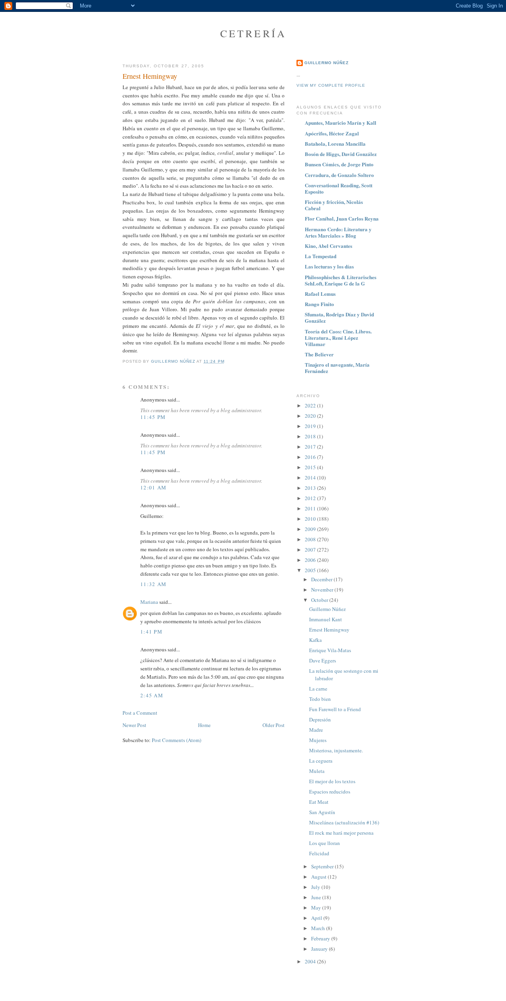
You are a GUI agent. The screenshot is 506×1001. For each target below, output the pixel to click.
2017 (311, 446)
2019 (311, 426)
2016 (311, 457)
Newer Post (134, 725)
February (321, 938)
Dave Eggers (322, 660)
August (319, 876)
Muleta (317, 771)
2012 (311, 498)
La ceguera (320, 760)
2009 (311, 529)
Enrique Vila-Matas (330, 650)
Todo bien (320, 698)
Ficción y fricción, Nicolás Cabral (334, 205)
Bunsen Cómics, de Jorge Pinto (339, 164)
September (323, 866)
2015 (311, 467)
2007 (311, 549)
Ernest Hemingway (329, 629)
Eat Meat (319, 801)
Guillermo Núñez (326, 63)
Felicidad (319, 853)
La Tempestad (320, 256)
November (322, 589)
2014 (311, 477)
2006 (311, 559)
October (320, 599)
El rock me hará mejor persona (341, 832)
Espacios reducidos (329, 791)
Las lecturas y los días (329, 266)
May (316, 907)
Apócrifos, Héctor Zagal (332, 133)
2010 (311, 518)
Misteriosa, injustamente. (336, 750)
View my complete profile (330, 85)
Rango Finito (319, 304)
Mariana (149, 601)
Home (204, 725)
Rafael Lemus (320, 293)
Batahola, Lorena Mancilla (335, 143)
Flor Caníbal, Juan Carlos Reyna (342, 218)
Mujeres (318, 740)
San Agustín (322, 812)
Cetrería (253, 33)
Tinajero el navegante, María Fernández (337, 368)
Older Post (273, 725)
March (318, 928)
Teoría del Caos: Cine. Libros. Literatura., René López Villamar (338, 337)
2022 (311, 405)
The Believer (319, 354)
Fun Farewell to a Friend (335, 709)
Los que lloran (324, 843)
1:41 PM (151, 631)
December (322, 579)
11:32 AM (153, 584)
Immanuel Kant (325, 619)
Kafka (315, 639)
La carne (318, 688)
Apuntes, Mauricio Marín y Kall (340, 122)
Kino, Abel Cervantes (328, 245)
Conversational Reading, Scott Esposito (338, 188)
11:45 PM (153, 417)
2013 (311, 487)
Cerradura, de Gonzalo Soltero (339, 175)
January (320, 948)
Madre (316, 729)
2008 (311, 539)
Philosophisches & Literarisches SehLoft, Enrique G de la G (340, 280)
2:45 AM (151, 695)
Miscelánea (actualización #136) (344, 822)
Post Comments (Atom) (176, 740)
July (316, 887)
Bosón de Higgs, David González (341, 154)
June (316, 897)
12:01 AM (153, 487)
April (317, 917)
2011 (311, 508)
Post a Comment (140, 712)
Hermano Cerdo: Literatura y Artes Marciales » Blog (338, 232)
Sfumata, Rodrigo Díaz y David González (339, 317)
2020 (311, 415)
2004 (311, 961)
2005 (311, 570)
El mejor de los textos (332, 781)
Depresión (320, 719)
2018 (311, 436)
